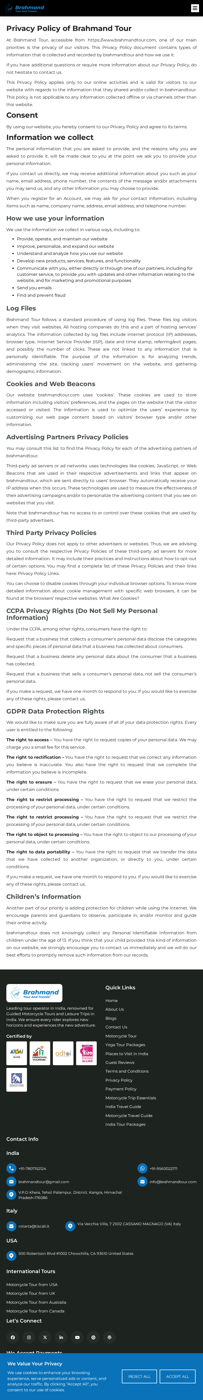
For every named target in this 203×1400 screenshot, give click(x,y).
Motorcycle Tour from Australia (36, 1302)
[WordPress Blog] (109, 1337)
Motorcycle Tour (121, 1035)
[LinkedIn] (61, 1337)
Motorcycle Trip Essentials (130, 1097)
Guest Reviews (119, 1062)
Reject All (139, 1376)
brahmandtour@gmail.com (44, 1181)
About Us (114, 1009)
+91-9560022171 (163, 1168)
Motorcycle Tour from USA (32, 1284)
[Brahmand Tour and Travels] (34, 993)
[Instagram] (28, 1337)
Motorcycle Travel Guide (129, 1115)
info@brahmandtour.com (173, 1181)
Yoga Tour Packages (125, 1044)
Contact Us (116, 1027)
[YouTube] (77, 1337)
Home (111, 1000)
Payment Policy (120, 1088)
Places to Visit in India (126, 1053)
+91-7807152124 (32, 1168)
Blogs (110, 1018)
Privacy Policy (118, 1080)
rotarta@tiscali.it (34, 1226)
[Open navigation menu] (195, 8)
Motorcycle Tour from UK (30, 1293)
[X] (45, 1337)
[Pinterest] (93, 1337)
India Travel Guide (123, 1106)
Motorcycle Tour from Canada (35, 1311)
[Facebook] (12, 1337)
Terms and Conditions (127, 1071)
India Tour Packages (125, 1124)
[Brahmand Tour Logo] (28, 8)
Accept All (177, 1376)
